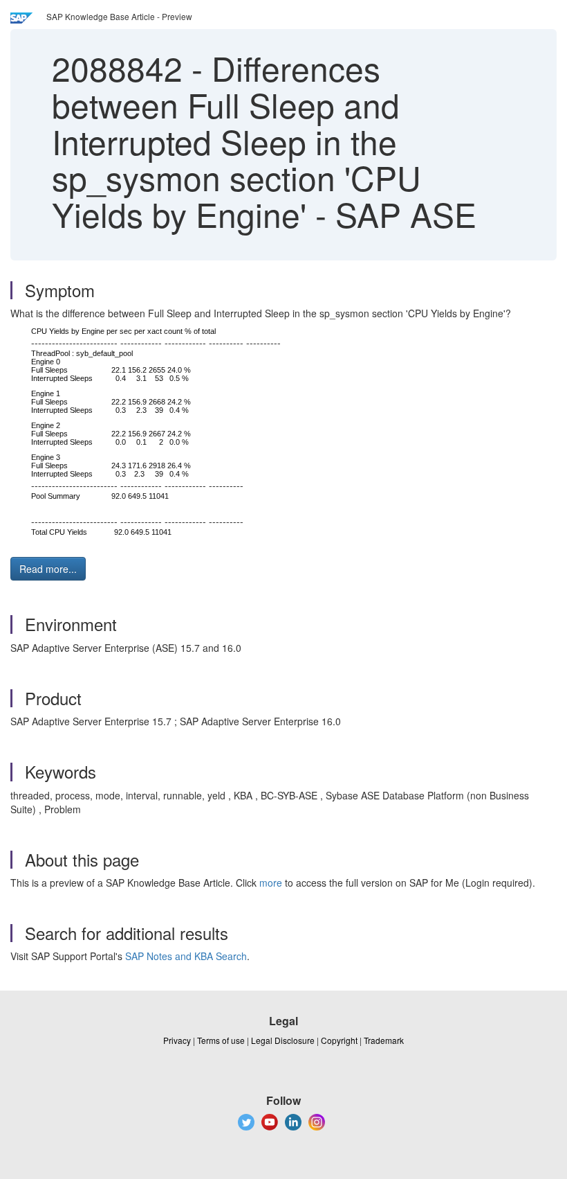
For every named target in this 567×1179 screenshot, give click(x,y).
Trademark (384, 1040)
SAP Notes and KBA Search (186, 956)
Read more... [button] (48, 569)
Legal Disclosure (283, 1040)
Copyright (339, 1040)
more (270, 882)
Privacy (177, 1040)
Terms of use (221, 1040)
